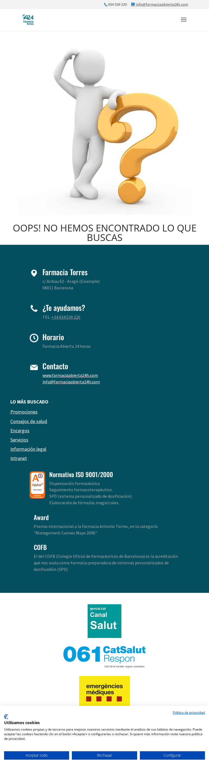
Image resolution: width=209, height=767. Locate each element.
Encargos (19, 430)
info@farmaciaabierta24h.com (71, 381)
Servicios (19, 440)
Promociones (24, 412)
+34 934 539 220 (65, 317)
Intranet (18, 458)
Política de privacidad (189, 712)
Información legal (28, 449)
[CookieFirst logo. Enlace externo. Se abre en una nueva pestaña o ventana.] (6, 716)
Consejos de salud (28, 421)
